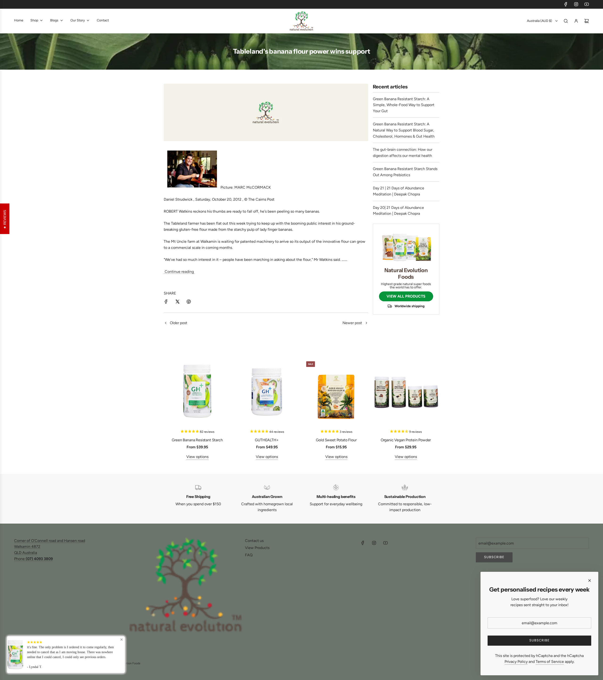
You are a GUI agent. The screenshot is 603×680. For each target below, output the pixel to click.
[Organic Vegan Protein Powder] (405, 391)
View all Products (406, 296)
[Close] (589, 580)
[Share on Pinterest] (188, 302)
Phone (33, 559)
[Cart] (586, 21)
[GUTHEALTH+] (266, 391)
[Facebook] (566, 4)
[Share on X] (177, 302)
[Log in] (576, 21)
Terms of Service (550, 661)
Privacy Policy (516, 661)
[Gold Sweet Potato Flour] (336, 391)
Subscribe (494, 557)
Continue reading (179, 271)
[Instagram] (576, 4)
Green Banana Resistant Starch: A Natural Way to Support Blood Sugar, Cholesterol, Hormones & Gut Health (404, 130)
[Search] (566, 21)
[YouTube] (586, 4)
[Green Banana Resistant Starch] (197, 391)
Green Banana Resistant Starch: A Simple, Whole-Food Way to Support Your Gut (403, 105)
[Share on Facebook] (166, 302)
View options (197, 456)
